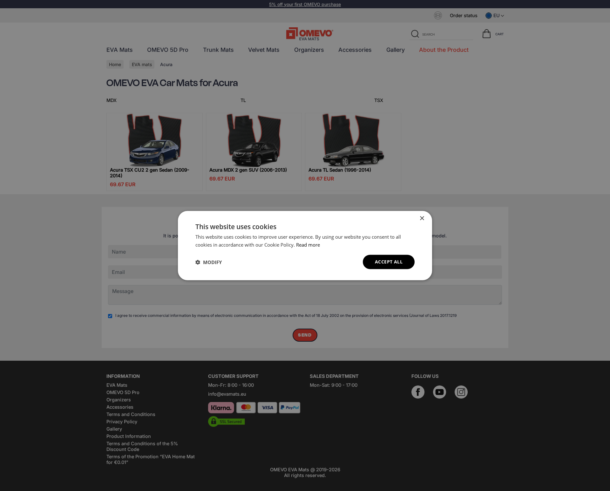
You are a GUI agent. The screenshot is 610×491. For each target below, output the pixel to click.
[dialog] (305, 245)
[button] (208, 261)
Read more (308, 244)
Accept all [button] (389, 262)
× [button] (421, 218)
